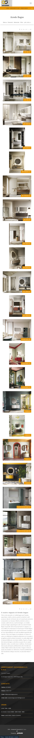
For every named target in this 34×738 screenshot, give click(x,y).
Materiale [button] (16, 22)
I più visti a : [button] (27, 22)
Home (7, 8)
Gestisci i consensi (14, 737)
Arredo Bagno (24, 8)
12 (30, 29)
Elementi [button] (10, 22)
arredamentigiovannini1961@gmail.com (16, 697)
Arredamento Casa (15, 8)
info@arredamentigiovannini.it (11, 694)
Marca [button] (5, 22)
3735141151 (8, 690)
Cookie (6, 737)
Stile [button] (21, 22)
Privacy (2, 737)
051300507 (8, 687)
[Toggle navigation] (31, 3)
